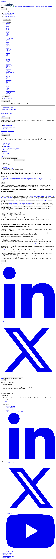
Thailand (8, 87)
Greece (7, 46)
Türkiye (7, 88)
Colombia (8, 35)
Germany (8, 45)
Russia (7, 75)
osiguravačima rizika (18, 243)
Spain (7, 82)
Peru (7, 67)
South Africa (8, 80)
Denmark (8, 39)
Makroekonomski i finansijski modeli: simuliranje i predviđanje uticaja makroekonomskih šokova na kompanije (27, 179)
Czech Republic (9, 38)
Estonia (7, 42)
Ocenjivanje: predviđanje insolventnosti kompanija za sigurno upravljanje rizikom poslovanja (23, 178)
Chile (7, 33)
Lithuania (8, 59)
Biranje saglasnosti (7, 557)
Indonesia (8, 53)
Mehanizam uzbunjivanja (8, 556)
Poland (7, 70)
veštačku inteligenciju (13, 203)
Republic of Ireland (10, 72)
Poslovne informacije (10, 406)
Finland (7, 43)
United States (9, 92)
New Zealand (9, 65)
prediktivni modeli (6, 249)
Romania (8, 73)
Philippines (8, 69)
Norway (8, 66)
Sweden (7, 83)
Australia (8, 24)
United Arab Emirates (10, 91)
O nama (7, 410)
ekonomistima (11, 243)
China (7, 34)
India (7, 51)
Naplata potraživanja (10, 407)
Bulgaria (8, 31)
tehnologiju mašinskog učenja (25, 203)
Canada (7, 32)
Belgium (8, 28)
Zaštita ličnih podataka (8, 554)
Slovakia (8, 77)
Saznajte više (3, 1)
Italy (7, 55)
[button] (6, 11)
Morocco (8, 62)
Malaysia (8, 60)
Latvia (7, 58)
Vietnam (8, 93)
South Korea (8, 81)
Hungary (8, 50)
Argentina (8, 23)
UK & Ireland (9, 89)
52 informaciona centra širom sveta (34, 204)
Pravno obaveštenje (7, 553)
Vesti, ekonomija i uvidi (11, 408)
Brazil (7, 29)
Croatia (7, 37)
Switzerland (8, 84)
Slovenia (8, 78)
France (7, 44)
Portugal (8, 71)
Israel (7, 54)
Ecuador (8, 40)
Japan (7, 56)
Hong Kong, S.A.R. (10, 49)
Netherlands (8, 64)
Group (7, 48)
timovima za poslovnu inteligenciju (31, 243)
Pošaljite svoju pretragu (19, 160)
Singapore (8, 76)
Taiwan (7, 86)
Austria (7, 26)
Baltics (7, 27)
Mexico (7, 61)
